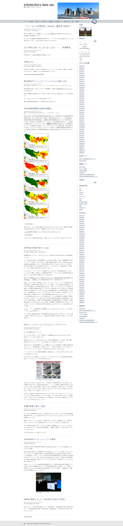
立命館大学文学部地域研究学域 (86, 174)
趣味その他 (67, 21)
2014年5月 (81, 71)
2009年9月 (81, 145)
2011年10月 (82, 108)
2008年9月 (81, 152)
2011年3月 (81, 118)
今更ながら (29, 62)
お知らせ (28, 30)
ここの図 (26, 232)
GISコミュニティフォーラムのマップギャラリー (45, 324)
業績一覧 (44, 21)
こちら (36, 40)
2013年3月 (81, 81)
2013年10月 (82, 75)
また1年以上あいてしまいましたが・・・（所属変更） (48, 47)
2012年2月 (81, 102)
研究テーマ (38, 21)
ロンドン (81, 198)
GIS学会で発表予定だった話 (36, 248)
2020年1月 (81, 66)
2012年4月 (81, 98)
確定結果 (48, 116)
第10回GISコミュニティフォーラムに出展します (45, 81)
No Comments (35, 30)
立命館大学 (82, 172)
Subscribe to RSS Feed (95, 21)
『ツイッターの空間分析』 (49, 33)
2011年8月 (81, 112)
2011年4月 (81, 116)
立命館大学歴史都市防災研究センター (88, 176)
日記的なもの (82, 207)
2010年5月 (81, 133)
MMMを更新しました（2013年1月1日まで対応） (45, 499)
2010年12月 (82, 123)
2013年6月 (81, 77)
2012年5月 (81, 96)
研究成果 (51, 21)
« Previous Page (28, 516)
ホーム (25, 21)
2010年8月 (81, 131)
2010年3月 (81, 137)
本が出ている (50, 457)
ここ (42, 127)
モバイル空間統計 (50, 290)
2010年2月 (81, 139)
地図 (32, 66)
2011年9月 (81, 110)
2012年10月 (82, 87)
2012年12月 (82, 83)
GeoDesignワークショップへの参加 (39, 439)
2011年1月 (81, 121)
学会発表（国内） (33, 252)
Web (27, 252)
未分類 (81, 209)
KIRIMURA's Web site (39, 5)
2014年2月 (81, 73)
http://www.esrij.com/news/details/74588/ (34, 74)
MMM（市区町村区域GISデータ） (87, 159)
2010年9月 (81, 129)
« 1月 (80, 59)
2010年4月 (81, 135)
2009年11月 (82, 143)
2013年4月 (81, 79)
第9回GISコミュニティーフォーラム (58, 335)
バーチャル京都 (83, 168)
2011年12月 (82, 106)
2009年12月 (82, 141)
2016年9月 (81, 67)
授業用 (77, 21)
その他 (25, 443)
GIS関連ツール (59, 21)
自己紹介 (31, 21)
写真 (73, 21)
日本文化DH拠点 (83, 170)
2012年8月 (81, 91)
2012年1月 (81, 104)
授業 (80, 205)
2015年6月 (81, 69)
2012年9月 (81, 89)
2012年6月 (81, 94)
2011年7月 (81, 114)
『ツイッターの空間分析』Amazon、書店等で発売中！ (48, 26)
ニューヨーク (82, 196)
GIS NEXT (34, 313)
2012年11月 (82, 85)
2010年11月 (82, 125)
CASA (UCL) (82, 167)
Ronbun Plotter (82, 160)
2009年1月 (81, 149)
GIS (25, 30)
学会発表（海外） (83, 203)
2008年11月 (82, 150)
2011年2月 (81, 120)
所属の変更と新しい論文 (34, 406)
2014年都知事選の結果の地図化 (37, 108)
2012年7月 (81, 93)
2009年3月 (81, 147)
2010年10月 (82, 127)
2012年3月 (81, 100)
